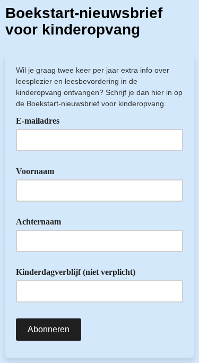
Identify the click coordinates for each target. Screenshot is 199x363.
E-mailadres (41, 120)
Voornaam (35, 171)
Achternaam (38, 221)
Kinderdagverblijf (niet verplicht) (75, 271)
